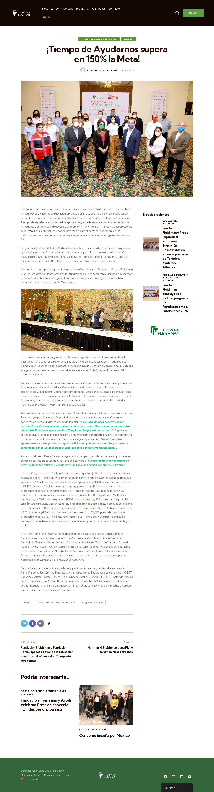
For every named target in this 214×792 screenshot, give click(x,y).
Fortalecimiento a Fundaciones (98, 39)
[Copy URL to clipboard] (48, 623)
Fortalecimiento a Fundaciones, (175, 276)
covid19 (27, 602)
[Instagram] (173, 776)
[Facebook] (165, 776)
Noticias (128, 39)
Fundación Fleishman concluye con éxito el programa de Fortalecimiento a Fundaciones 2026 (175, 298)
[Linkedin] (181, 776)
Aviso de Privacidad (44, 775)
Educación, (170, 221)
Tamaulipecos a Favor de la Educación (56, 602)
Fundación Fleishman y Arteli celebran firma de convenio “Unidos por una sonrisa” (46, 704)
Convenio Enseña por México (104, 735)
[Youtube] (189, 776)
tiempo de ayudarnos (92, 602)
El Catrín (33, 779)
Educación (87, 729)
